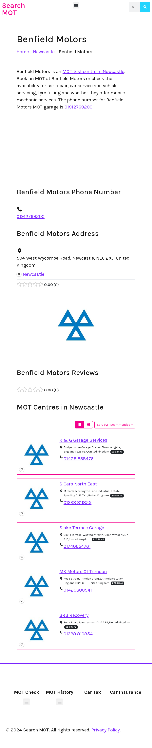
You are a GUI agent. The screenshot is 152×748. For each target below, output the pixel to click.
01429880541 (78, 590)
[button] (76, 5)
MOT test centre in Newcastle (93, 71)
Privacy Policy (105, 730)
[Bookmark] (21, 469)
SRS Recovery (73, 615)
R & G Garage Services (83, 440)
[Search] (145, 7)
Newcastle (44, 51)
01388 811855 (77, 502)
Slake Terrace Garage (81, 527)
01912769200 (78, 107)
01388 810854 (78, 634)
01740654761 (77, 546)
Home (23, 51)
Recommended (113, 424)
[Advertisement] (76, 142)
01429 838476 (78, 458)
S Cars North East (78, 484)
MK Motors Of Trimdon (83, 571)
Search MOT (13, 9)
